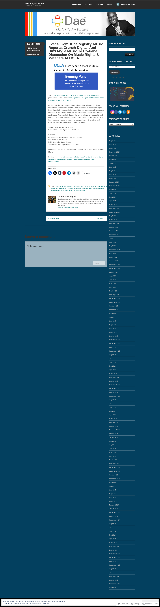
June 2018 (112, 362)
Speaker (99, 4)
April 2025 (112, 174)
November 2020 (114, 268)
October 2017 (113, 392)
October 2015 (113, 475)
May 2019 (112, 325)
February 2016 (114, 464)
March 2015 (113, 501)
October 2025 (113, 156)
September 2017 (114, 396)
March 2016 (113, 460)
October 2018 (113, 347)
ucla (85, 190)
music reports (55, 190)
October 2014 (113, 516)
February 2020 (114, 295)
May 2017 (112, 411)
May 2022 (112, 246)
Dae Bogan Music (34, 3)
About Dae (76, 4)
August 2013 (113, 569)
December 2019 (114, 298)
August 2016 (113, 441)
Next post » (100, 218)
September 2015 (114, 479)
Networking (30, 50)
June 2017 (112, 407)
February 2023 (114, 223)
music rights (64, 190)
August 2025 (113, 159)
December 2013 (114, 554)
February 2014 (114, 546)
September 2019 (114, 310)
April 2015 (112, 497)
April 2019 (112, 328)
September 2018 (114, 351)
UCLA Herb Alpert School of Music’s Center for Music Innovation (75, 95)
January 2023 (113, 227)
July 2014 (112, 527)
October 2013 (113, 561)
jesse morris (77, 188)
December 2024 (114, 186)
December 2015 (114, 467)
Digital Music (32, 48)
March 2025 (113, 178)
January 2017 (113, 426)
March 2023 (113, 219)
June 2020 (112, 280)
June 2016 (112, 449)
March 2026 (113, 148)
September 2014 (114, 520)
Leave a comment (33, 54)
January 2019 (113, 336)
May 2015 (112, 494)
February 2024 (114, 208)
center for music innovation (93, 186)
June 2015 (112, 490)
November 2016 (114, 430)
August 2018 (113, 355)
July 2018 (112, 358)
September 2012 (114, 584)
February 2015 (114, 505)
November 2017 (114, 388)
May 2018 (112, 366)
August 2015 (113, 482)
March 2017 (113, 418)
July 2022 (112, 238)
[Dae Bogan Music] (80, 35)
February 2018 (114, 377)
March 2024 (113, 204)
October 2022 (113, 231)
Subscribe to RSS (128, 4)
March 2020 (113, 291)
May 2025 (112, 171)
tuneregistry (80, 190)
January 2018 (113, 381)
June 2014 (112, 531)
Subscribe (114, 72)
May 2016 (112, 452)
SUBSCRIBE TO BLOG (120, 61)
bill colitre (58, 186)
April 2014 (112, 539)
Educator (88, 4)
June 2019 (112, 321)
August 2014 (113, 524)
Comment (98, 263)
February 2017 (114, 422)
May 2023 (112, 216)
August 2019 (113, 313)
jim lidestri (85, 188)
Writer (109, 4)
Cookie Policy (46, 603)
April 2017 (112, 415)
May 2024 (112, 197)
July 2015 (112, 486)
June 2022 (112, 242)
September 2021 (114, 250)
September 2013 (114, 565)
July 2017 (112, 403)
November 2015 (114, 471)
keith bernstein (94, 188)
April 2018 (112, 370)
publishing (72, 190)
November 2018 (114, 343)
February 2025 (114, 182)
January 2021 (113, 261)
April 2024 (112, 201)
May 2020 (112, 283)
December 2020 (114, 265)
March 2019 (113, 332)
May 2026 (112, 141)
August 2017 (113, 400)
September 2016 (114, 437)
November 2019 (114, 302)
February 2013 (114, 576)
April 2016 (112, 456)
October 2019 (113, 306)
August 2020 (113, 276)
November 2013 (114, 557)
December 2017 (114, 385)
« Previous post (53, 218)
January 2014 (113, 550)
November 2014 (114, 512)
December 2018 (114, 340)
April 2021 (112, 253)
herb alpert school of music (64, 188)
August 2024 (113, 189)
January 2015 (113, 509)
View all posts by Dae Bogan (68, 207)
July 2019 (112, 317)
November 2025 (114, 152)
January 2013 (113, 580)
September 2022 (114, 235)
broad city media (67, 186)
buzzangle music (78, 186)
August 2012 (113, 587)
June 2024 (112, 193)
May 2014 (112, 535)
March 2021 (113, 257)
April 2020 (112, 287)
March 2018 (113, 373)
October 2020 (113, 272)
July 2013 (112, 572)
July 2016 (112, 445)
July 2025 (112, 163)
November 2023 (114, 212)
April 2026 (112, 144)
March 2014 (113, 542)
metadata (102, 188)
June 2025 (112, 167)
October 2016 (113, 434)
